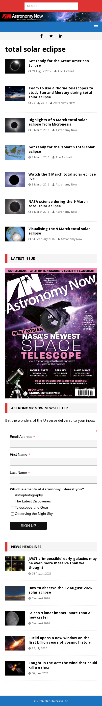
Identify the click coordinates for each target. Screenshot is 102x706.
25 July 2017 (39, 103)
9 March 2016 (40, 130)
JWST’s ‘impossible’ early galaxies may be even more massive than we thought (62, 563)
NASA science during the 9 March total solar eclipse (58, 203)
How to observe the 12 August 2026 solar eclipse (60, 590)
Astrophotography (29, 495)
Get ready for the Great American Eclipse (58, 63)
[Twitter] (51, 36)
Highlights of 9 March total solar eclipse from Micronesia (57, 122)
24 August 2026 (41, 573)
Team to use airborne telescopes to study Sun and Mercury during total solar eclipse (60, 92)
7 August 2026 (41, 598)
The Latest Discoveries (33, 501)
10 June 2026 (40, 673)
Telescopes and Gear (31, 507)
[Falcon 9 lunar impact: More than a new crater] (15, 618)
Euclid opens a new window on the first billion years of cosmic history (59, 640)
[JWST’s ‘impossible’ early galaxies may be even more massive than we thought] (15, 563)
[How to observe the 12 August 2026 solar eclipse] (15, 593)
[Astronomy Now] (51, 18)
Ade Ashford (66, 71)
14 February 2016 (43, 239)
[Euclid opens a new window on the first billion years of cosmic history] (15, 643)
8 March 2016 (40, 157)
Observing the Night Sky (34, 514)
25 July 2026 (39, 648)
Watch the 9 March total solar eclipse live (62, 176)
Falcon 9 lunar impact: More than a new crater (59, 615)
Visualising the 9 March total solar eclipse (59, 230)
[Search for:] (51, 5)
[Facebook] (41, 36)
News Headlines (26, 546)
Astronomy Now (64, 103)
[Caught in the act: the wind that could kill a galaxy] (15, 668)
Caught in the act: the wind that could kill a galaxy (62, 665)
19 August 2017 (41, 71)
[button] (95, 26)
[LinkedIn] (60, 36)
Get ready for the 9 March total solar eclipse (61, 149)
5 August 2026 (41, 623)
